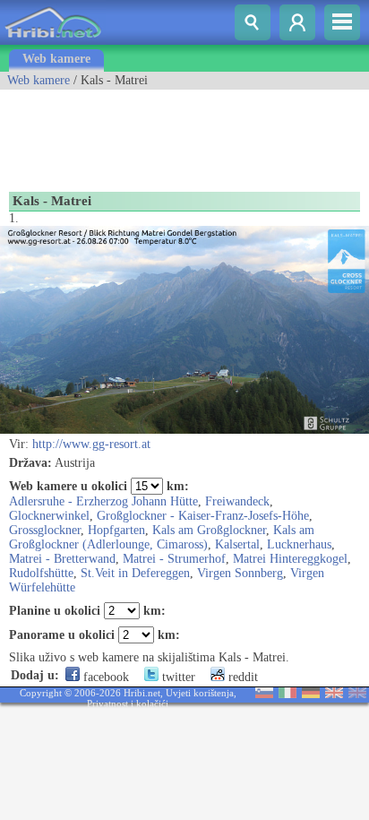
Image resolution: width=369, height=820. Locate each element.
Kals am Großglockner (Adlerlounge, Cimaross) (161, 537)
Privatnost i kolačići (127, 703)
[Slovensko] (264, 694)
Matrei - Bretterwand (62, 558)
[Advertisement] (143, 134)
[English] (334, 694)
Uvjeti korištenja (200, 692)
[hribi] (53, 40)
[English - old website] (357, 694)
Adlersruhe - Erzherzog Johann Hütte (103, 501)
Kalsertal (237, 544)
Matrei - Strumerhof (174, 558)
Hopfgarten (116, 530)
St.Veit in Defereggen (135, 573)
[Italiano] (287, 694)
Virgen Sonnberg (240, 573)
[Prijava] (297, 22)
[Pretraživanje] (252, 22)
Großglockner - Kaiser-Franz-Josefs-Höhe (203, 515)
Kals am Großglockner (209, 530)
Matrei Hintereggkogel (290, 558)
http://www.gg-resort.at (91, 444)
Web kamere (56, 58)
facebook (104, 677)
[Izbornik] (342, 22)
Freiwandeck (237, 501)
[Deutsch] (311, 694)
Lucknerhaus (299, 544)
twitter (177, 677)
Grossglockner (45, 530)
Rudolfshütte (41, 573)
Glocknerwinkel (49, 515)
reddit (241, 677)
